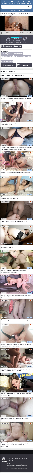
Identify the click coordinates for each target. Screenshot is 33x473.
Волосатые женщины (15, 53)
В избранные (8, 46)
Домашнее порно (7, 56)
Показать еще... (5, 446)
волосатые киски (7, 61)
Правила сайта (24, 464)
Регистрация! (20, 10)
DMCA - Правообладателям (12, 464)
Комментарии (9, 65)
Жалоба (18, 46)
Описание (25, 65)
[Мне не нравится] (25, 39)
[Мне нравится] (8, 39)
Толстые (4, 53)
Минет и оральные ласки (22, 56)
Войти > (13, 10)
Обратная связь (11, 465)
